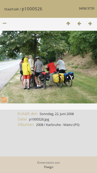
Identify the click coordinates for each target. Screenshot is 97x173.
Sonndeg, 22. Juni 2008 (57, 113)
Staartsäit (11, 9)
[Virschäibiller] (68, 23)
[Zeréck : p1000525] (79, 23)
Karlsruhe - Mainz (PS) (62, 124)
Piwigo (48, 167)
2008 (39, 124)
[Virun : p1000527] (90, 23)
